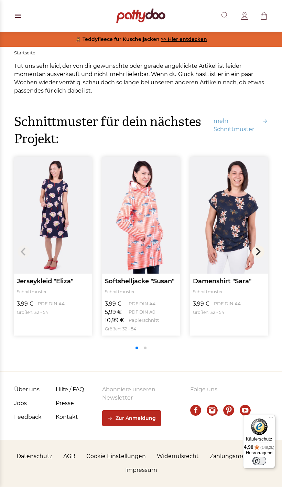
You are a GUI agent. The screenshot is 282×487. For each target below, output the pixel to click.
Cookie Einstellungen (116, 456)
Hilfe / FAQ (70, 389)
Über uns (27, 389)
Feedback (28, 417)
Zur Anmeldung (136, 418)
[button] (264, 16)
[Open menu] (18, 16)
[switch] (259, 461)
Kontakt (67, 417)
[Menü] (271, 419)
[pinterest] (228, 410)
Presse (65, 403)
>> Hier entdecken (184, 39)
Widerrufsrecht (178, 456)
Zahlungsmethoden (237, 456)
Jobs (20, 403)
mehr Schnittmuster (234, 125)
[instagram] (212, 410)
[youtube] (245, 410)
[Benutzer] (244, 16)
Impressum (141, 470)
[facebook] (195, 410)
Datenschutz (34, 456)
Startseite (24, 52)
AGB (69, 456)
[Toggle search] (225, 16)
